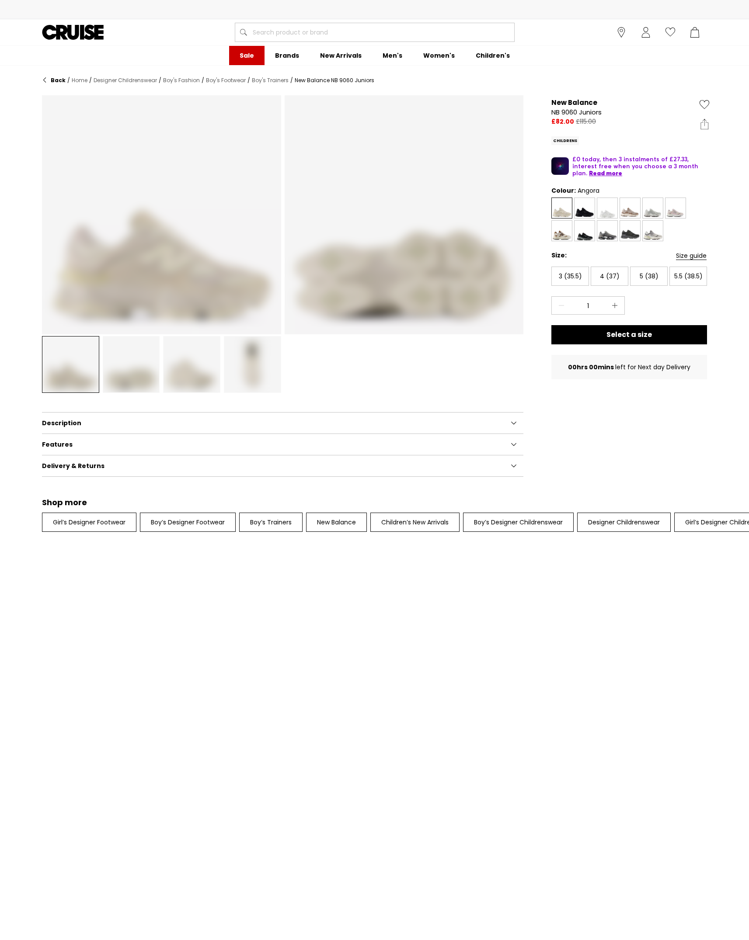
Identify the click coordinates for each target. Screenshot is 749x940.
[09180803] (584, 230)
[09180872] (675, 208)
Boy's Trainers (270, 80)
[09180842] (584, 208)
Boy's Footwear (226, 80)
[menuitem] (247, 55)
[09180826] (607, 230)
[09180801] (607, 208)
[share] (704, 124)
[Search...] (243, 32)
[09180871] (561, 208)
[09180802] (652, 230)
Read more (605, 173)
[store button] (621, 32)
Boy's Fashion (181, 80)
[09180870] (652, 208)
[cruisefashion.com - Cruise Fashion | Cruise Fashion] (73, 32)
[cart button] (695, 32)
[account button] (646, 32)
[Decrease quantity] (560, 305)
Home (79, 80)
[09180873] (561, 230)
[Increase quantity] (616, 305)
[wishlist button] (670, 32)
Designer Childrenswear (125, 80)
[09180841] (630, 230)
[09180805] (630, 208)
